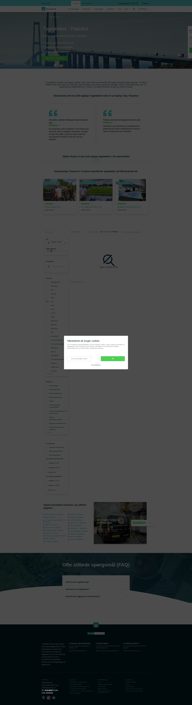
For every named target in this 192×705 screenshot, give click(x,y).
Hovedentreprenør (56, 340)
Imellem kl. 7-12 (54, 463)
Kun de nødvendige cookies (79, 358)
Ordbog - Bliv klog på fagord (134, 689)
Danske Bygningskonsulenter (55, 418)
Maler (52, 297)
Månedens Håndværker (56, 447)
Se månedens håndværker (78, 689)
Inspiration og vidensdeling (78, 682)
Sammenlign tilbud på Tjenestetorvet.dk (104, 691)
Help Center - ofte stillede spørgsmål (81, 691)
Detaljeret (114, 231)
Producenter (129, 686)
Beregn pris (86, 9)
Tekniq (51, 401)
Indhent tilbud (98, 9)
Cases (128, 684)
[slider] (56, 251)
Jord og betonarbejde (57, 344)
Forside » (45, 17)
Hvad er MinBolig (75, 693)
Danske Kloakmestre (55, 397)
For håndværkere (87, 3)
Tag (52, 301)
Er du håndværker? (76, 684)
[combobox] (56, 243)
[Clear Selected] (64, 243)
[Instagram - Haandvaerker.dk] (49, 698)
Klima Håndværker (55, 455)
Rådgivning (54, 348)
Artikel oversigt (102, 689)
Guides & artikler (131, 682)
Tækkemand (55, 367)
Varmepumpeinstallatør (58, 359)
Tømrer (53, 313)
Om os (120, 9)
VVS (52, 332)
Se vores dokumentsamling (134, 691)
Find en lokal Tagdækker (55, 58)
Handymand (54, 336)
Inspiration (110, 9)
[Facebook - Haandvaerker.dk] (44, 698)
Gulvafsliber (54, 355)
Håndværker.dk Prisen (56, 451)
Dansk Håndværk (54, 389)
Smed (52, 309)
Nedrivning (54, 328)
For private (76, 3)
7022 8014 (48, 690)
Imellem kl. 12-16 (54, 467)
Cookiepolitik (102, 686)
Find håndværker (73, 9)
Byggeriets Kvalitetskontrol (57, 423)
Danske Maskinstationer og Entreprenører (57, 412)
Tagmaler (54, 371)
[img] (134, 9)
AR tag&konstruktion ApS (129, 120)
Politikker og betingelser (105, 684)
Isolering (53, 294)
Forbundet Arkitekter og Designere (56, 428)
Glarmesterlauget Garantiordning (54, 406)
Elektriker (54, 324)
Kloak (52, 317)
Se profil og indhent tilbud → (107, 529)
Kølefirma (54, 363)
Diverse (53, 351)
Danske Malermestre (55, 393)
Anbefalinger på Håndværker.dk (80, 686)
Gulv (52, 290)
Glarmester (54, 286)
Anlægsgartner (55, 282)
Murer (53, 305)
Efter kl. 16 (52, 472)
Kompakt (105, 231)
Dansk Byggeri (53, 385)
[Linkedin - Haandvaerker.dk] (54, 698)
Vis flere (49, 374)
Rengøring (54, 321)
